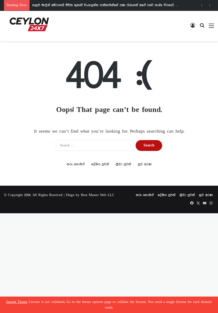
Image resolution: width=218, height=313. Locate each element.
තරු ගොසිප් (76, 164)
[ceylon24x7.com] (29, 26)
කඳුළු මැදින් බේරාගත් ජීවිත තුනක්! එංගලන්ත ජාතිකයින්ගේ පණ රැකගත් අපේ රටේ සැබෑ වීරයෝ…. (105, 5)
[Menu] (211, 28)
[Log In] (192, 28)
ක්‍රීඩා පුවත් (123, 164)
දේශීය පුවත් (100, 164)
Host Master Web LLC (97, 195)
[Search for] (202, 28)
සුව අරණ (145, 164)
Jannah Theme (16, 302)
